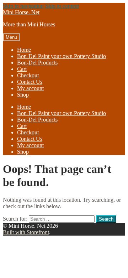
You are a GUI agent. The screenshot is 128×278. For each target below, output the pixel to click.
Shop (23, 95)
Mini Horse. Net (21, 12)
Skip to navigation (23, 6)
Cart (22, 69)
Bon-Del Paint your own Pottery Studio (61, 56)
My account (30, 88)
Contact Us (29, 82)
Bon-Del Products (37, 63)
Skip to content (62, 6)
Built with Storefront (26, 232)
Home (24, 50)
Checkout (28, 75)
